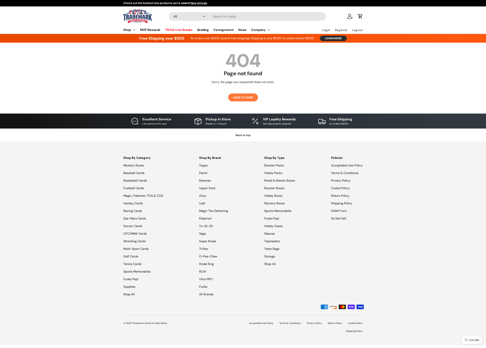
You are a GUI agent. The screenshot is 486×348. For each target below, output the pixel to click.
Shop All (129, 294)
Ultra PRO (206, 279)
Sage (202, 234)
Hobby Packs (273, 173)
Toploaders (272, 241)
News (242, 30)
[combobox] (247, 16)
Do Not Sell (338, 218)
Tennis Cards (132, 264)
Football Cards (133, 188)
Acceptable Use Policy (347, 165)
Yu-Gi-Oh (206, 226)
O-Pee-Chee (208, 256)
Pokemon (205, 218)
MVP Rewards (150, 30)
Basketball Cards (135, 181)
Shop (127, 30)
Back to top (243, 135)
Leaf (202, 203)
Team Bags (271, 249)
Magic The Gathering (213, 211)
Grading (203, 30)
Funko (203, 287)
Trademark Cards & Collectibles (149, 323)
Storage (269, 256)
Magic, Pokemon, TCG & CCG (143, 196)
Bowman (205, 181)
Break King (206, 264)
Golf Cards (130, 256)
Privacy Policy (340, 181)
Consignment (223, 30)
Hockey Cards (133, 203)
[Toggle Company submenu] (268, 29)
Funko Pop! (130, 279)
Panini (203, 173)
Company (258, 30)
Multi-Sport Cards (136, 249)
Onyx (202, 196)
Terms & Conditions (344, 173)
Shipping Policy (341, 203)
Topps (203, 165)
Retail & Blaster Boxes (279, 181)
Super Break (207, 241)
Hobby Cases (273, 226)
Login (326, 30)
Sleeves (269, 234)
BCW (202, 272)
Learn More (333, 38)
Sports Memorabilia (137, 272)
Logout (357, 30)
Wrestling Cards (134, 241)
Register (341, 30)
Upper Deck (207, 188)
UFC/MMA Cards (135, 234)
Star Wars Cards (134, 218)
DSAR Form (339, 211)
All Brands (206, 294)
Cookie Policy (340, 188)
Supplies (129, 287)
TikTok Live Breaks (179, 30)
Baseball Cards (133, 173)
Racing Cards (132, 211)
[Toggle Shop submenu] (134, 29)
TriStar (203, 249)
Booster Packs (274, 165)
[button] (360, 16)
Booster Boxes (274, 188)
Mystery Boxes (133, 165)
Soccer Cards (132, 226)
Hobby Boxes (273, 196)
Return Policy (340, 196)
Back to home (243, 97)
